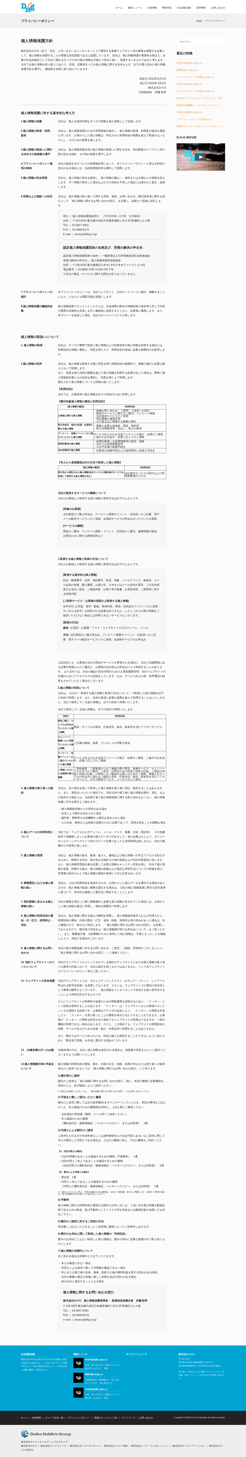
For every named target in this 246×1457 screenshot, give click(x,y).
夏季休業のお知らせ (187, 70)
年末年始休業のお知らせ (189, 63)
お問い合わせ (218, 8)
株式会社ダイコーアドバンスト (189, 1445)
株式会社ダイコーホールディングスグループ (44, 1441)
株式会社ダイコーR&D (116, 1445)
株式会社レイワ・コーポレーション (150, 1445)
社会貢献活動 (184, 8)
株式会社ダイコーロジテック (85, 1445)
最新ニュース (135, 8)
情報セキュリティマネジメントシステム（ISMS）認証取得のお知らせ (201, 126)
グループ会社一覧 (54, 1417)
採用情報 (201, 8)
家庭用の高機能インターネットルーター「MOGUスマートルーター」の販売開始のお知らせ (201, 105)
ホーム (119, 8)
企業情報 (152, 8)
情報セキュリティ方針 (106, 1417)
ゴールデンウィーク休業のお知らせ (195, 77)
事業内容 (167, 8)
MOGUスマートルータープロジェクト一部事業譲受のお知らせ (201, 98)
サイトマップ (128, 1417)
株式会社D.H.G (29, 1445)
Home (199, 21)
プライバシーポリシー (79, 1417)
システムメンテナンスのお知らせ (194, 119)
